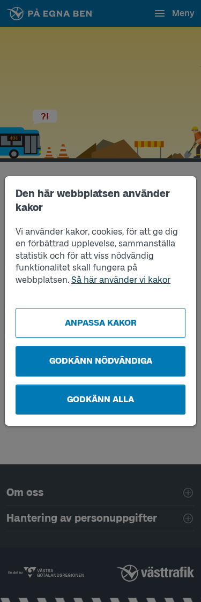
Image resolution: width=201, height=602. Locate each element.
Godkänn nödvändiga (100, 361)
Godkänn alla (100, 399)
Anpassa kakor (101, 323)
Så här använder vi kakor (120, 280)
